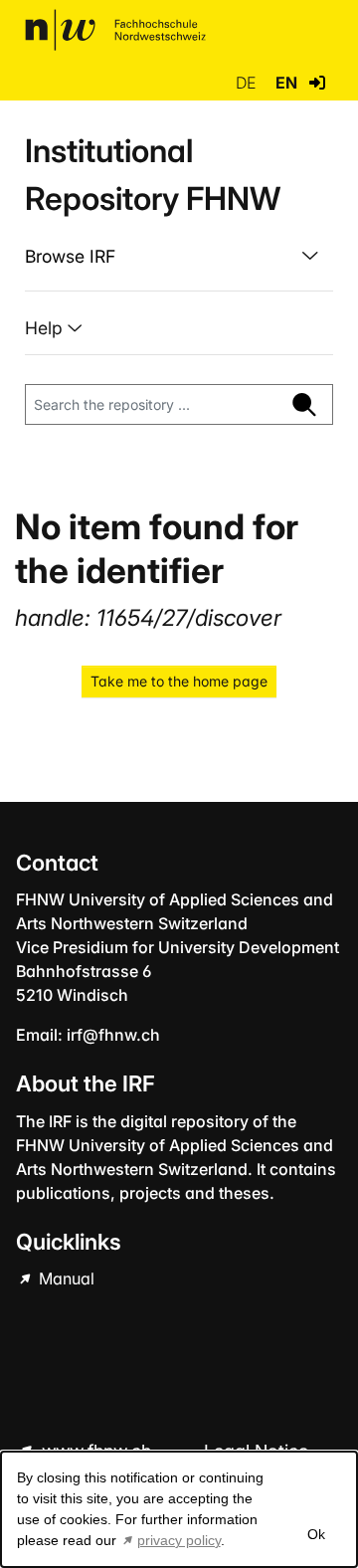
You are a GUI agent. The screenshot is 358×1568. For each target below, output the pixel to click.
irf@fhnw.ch (113, 1035)
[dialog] (179, 1509)
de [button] (248, 83)
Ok (315, 1534)
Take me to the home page (179, 681)
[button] (317, 82)
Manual (64, 1278)
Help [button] (46, 327)
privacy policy (179, 1540)
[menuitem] (179, 257)
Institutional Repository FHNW (152, 174)
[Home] (115, 30)
